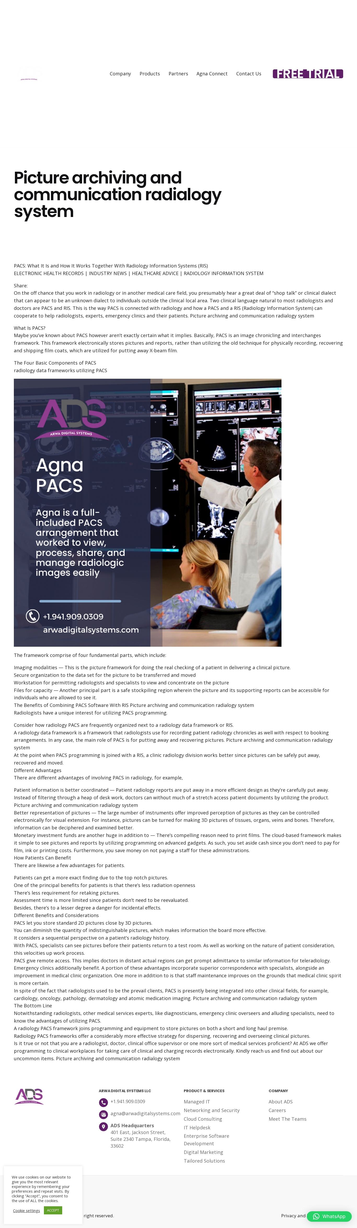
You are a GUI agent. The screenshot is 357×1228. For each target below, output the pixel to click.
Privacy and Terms (300, 1216)
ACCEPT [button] (53, 1210)
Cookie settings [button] (26, 1210)
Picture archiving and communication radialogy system (252, 315)
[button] (329, 1216)
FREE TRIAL (308, 73)
